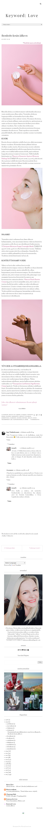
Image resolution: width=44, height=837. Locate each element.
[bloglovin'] (23, 650)
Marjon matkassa (11, 790)
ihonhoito (15, 416)
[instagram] (21, 650)
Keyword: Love (22, 15)
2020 (6, 760)
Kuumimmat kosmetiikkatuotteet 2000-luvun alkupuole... (25, 732)
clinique (24, 414)
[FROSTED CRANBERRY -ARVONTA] (13, 682)
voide (26, 419)
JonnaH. (14, 448)
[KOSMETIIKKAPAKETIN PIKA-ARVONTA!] (33, 701)
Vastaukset (11, 444)
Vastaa (8, 440)
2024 (6, 751)
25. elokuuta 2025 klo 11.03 (27, 488)
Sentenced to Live (11, 799)
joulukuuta (10, 724)
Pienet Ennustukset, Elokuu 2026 (15, 801)
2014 (6, 772)
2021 (6, 757)
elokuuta (9, 730)
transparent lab (7, 419)
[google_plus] (26, 650)
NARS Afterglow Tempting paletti (16, 796)
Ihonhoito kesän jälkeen (15, 734)
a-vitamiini (5, 414)
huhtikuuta (10, 743)
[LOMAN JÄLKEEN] (33, 682)
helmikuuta (10, 747)
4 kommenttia (34, 419)
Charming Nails (11, 794)
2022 (6, 755)
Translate (18, 565)
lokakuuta (10, 728)
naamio (19, 417)
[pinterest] (24, 650)
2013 (6, 774)
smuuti (30, 417)
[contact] (28, 650)
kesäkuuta (10, 738)
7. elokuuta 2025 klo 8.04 (27, 432)
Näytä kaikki (39, 808)
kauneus (28, 416)
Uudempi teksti (10, 548)
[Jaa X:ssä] (37, 415)
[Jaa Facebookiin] (39, 415)
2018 (6, 764)
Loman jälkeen (10, 806)
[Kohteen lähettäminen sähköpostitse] (34, 415)
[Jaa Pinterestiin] (41, 415)
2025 (6, 722)
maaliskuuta (10, 745)
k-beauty (22, 416)
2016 (6, 768)
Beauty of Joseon (14, 414)
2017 (6, 766)
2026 (6, 720)
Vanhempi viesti (34, 548)
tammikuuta (10, 749)
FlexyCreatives (26, 826)
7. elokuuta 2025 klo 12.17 (27, 448)
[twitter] (18, 650)
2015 (6, 770)
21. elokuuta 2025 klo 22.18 (21, 470)
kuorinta (13, 417)
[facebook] (19, 650)
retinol (24, 417)
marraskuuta (11, 726)
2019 (6, 762)
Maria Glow (10, 785)
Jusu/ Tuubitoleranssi (12, 432)
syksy (35, 417)
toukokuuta (10, 740)
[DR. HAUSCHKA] (13, 701)
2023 (6, 753)
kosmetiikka (6, 417)
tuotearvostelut (18, 419)
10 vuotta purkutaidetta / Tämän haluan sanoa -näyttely (21, 791)
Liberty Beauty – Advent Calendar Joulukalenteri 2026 (21, 786)
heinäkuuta (10, 736)
